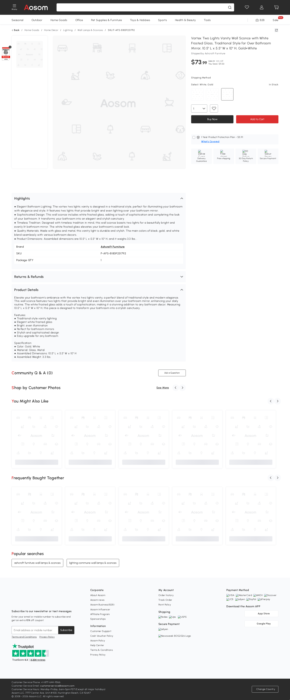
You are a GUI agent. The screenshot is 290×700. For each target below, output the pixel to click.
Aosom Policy (97, 640)
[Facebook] (14, 603)
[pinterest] (36, 603)
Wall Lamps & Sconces (90, 30)
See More (162, 387)
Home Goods (59, 20)
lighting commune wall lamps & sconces (92, 562)
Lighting (68, 30)
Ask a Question (172, 372)
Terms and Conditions (24, 636)
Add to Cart (257, 119)
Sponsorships (98, 619)
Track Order (165, 600)
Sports (162, 20)
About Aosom (97, 595)
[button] (99, 198)
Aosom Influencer (100, 609)
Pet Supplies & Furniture (106, 20)
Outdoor (37, 20)
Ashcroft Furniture (113, 246)
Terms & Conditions (101, 650)
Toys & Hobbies (140, 20)
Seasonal (17, 20)
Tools (207, 20)
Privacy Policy (47, 636)
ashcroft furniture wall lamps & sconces (37, 562)
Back (16, 30)
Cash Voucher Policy (101, 635)
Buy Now (212, 119)
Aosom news (97, 600)
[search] (229, 7)
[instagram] (21, 603)
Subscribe (66, 630)
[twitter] (43, 603)
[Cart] (276, 7)
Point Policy (164, 604)
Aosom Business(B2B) (102, 604)
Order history (166, 595)
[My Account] (262, 7)
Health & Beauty (185, 20)
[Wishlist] (247, 7)
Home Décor (51, 30)
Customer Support (100, 631)
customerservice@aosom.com (57, 685)
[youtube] (29, 603)
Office (79, 20)
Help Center (97, 645)
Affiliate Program (100, 614)
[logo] (36, 7)
